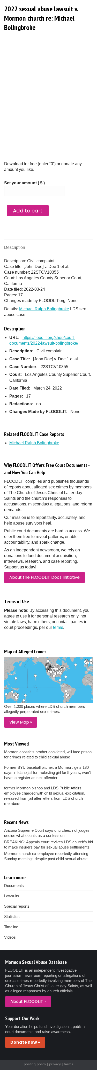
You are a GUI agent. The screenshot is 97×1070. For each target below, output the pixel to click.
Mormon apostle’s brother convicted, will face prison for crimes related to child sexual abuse (48, 754)
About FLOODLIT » (28, 1001)
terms (58, 627)
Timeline (11, 927)
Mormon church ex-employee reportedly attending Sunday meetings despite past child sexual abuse (46, 856)
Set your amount (24, 183)
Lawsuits (11, 896)
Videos (10, 937)
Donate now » (25, 1042)
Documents (14, 885)
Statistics (12, 916)
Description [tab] (14, 247)
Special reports (16, 906)
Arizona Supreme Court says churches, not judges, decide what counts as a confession (47, 833)
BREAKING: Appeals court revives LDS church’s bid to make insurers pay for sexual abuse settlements (48, 844)
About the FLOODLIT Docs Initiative (44, 577)
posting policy (35, 1064)
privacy (55, 1064)
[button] (76, 8)
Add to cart (27, 210)
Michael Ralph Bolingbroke (44, 309)
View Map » (20, 722)
